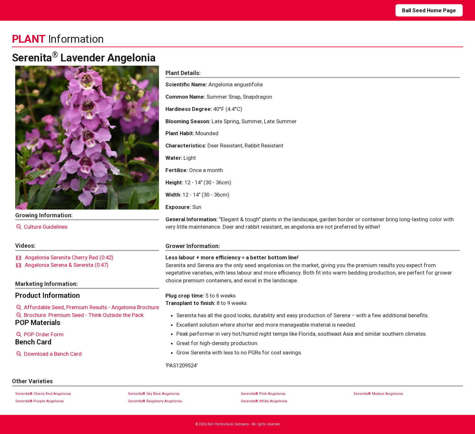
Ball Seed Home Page (429, 10)
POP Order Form (43, 334)
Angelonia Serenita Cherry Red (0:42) (67, 257)
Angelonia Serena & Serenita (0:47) (65, 265)
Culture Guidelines (45, 226)
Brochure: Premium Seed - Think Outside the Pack (83, 315)
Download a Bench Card (52, 354)
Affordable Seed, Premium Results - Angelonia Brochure (91, 307)
